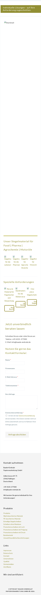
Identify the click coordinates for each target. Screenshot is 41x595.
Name (8, 360)
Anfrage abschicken (17, 434)
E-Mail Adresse (11, 377)
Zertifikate (7, 567)
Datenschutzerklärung (14, 413)
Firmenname (10, 368)
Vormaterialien (8, 564)
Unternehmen (8, 559)
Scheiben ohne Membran (12, 524)
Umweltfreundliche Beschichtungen (16, 538)
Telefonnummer (11, 386)
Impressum (7, 550)
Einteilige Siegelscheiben (12, 521)
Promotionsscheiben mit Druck (14, 532)
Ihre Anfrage (10, 394)
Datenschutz (8, 553)
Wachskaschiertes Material (13, 516)
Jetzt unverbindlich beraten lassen (18, 326)
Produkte (6, 513)
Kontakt (6, 556)
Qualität (6, 561)
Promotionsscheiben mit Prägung (15, 530)
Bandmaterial (8, 535)
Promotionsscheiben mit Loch (14, 527)
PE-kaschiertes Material (11, 519)
